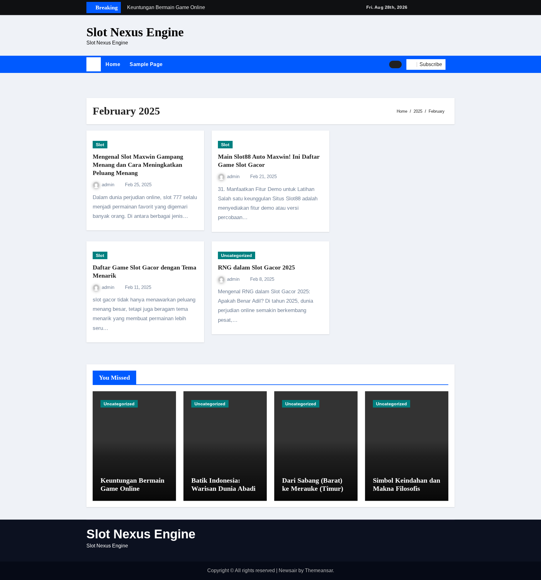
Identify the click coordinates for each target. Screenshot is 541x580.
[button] (452, 64)
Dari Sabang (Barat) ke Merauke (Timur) (312, 484)
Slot (100, 144)
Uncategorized (236, 255)
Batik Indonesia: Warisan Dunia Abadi (223, 484)
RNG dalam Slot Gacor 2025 (256, 267)
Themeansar (319, 570)
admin (109, 184)
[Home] (93, 64)
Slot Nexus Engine (135, 32)
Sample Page (146, 64)
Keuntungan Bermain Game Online (132, 484)
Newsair (288, 570)
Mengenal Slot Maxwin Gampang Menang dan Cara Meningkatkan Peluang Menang (138, 164)
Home (113, 64)
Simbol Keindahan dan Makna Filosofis (406, 484)
